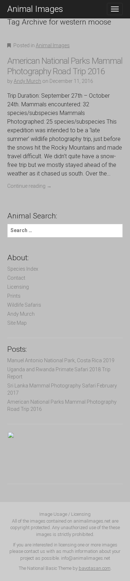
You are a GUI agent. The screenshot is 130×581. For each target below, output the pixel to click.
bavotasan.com (94, 568)
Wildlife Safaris (24, 305)
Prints (14, 296)
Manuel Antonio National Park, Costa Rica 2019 (60, 360)
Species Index (22, 269)
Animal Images (35, 9)
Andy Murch (27, 81)
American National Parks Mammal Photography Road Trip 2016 (64, 66)
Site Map (17, 323)
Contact (16, 278)
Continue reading (29, 186)
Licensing (18, 287)
